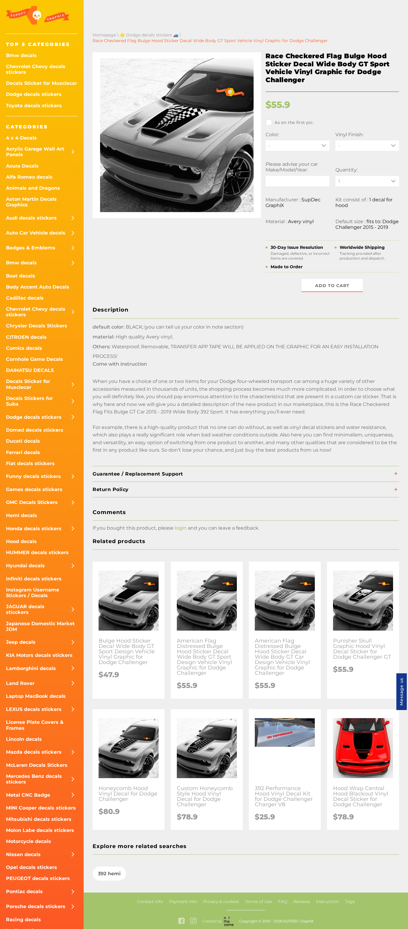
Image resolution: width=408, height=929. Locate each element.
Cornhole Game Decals (34, 359)
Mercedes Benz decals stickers (34, 779)
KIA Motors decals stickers (39, 655)
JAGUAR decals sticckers (25, 609)
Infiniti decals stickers (34, 579)
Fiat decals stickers (30, 463)
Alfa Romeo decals (29, 177)
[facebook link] (181, 921)
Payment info (183, 901)
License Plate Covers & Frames (35, 725)
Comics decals (24, 348)
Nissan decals (23, 854)
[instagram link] (193, 921)
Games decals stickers (34, 489)
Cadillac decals (25, 298)
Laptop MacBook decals (36, 696)
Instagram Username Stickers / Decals (32, 592)
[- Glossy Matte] (367, 145)
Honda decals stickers (34, 528)
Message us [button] (401, 692)
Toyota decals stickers (34, 105)
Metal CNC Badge (28, 795)
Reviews (301, 901)
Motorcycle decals (28, 841)
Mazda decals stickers (34, 752)
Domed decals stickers (34, 430)
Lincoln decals (24, 739)
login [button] (181, 528)
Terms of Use (258, 901)
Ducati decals (23, 441)
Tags (350, 901)
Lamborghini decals (31, 668)
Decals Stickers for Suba (29, 401)
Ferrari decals (23, 452)
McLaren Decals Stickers (37, 765)
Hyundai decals (25, 565)
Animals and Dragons (33, 188)
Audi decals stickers (31, 218)
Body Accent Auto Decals (37, 287)
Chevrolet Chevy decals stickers (35, 69)
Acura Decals (22, 166)
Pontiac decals (24, 891)
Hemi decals (21, 515)
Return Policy (111, 489)
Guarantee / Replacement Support (138, 474)
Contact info (150, 901)
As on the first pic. (294, 122)
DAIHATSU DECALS (30, 370)
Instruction (327, 901)
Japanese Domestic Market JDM (40, 626)
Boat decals (20, 276)
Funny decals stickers (33, 476)
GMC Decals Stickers (32, 502)
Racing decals (23, 919)
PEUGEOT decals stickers (38, 878)
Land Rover (20, 683)
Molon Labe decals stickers (40, 830)
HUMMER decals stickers (37, 552)
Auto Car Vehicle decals (35, 233)
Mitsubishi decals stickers (38, 819)
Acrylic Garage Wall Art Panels (35, 151)
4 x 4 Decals (21, 138)
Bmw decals (21, 55)
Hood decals (21, 541)
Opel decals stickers (31, 867)
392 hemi (109, 873)
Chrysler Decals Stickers (36, 326)
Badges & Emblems (30, 248)
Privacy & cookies (221, 901)
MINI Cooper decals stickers (41, 808)
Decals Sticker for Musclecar (41, 83)
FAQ (282, 901)
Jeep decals (21, 642)
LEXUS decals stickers (34, 709)
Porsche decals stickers (35, 906)
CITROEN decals (26, 337)
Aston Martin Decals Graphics (31, 202)
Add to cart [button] (332, 285)
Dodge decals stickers (34, 94)
